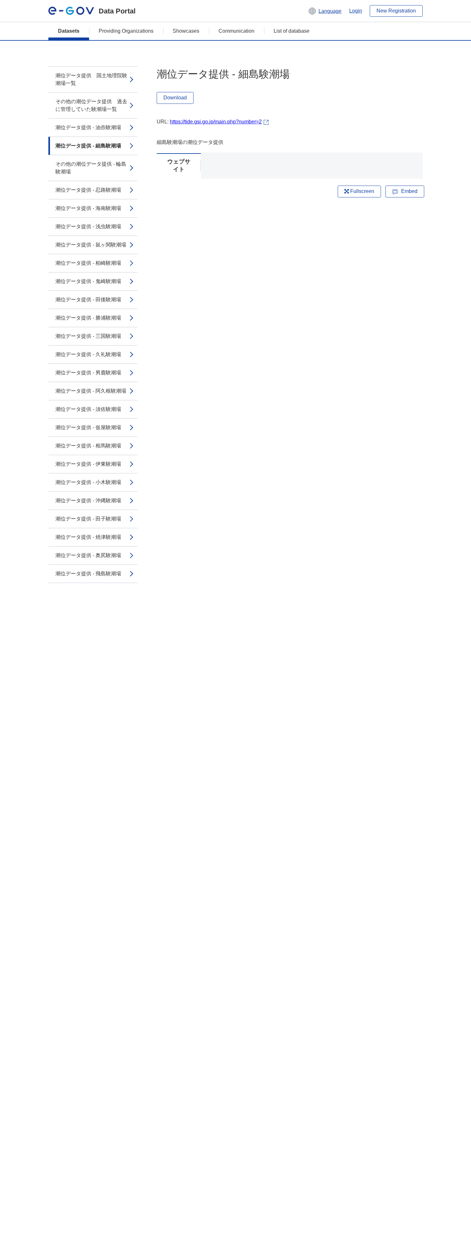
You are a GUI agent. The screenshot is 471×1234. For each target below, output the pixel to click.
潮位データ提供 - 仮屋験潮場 (88, 427)
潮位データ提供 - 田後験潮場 (88, 299)
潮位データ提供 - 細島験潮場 (88, 145)
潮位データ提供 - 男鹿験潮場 (88, 372)
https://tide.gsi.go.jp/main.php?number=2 (216, 121)
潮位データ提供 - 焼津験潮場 (88, 537)
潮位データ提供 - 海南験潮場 (88, 208)
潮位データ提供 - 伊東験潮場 (88, 464)
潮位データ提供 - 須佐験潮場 (88, 409)
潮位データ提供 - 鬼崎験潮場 (88, 281)
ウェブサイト (178, 165)
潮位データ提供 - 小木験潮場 (88, 482)
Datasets (68, 31)
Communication (236, 31)
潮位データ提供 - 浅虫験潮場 (88, 226)
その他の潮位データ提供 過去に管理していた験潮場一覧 (91, 105)
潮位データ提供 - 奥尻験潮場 (88, 555)
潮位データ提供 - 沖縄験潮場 (88, 500)
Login (355, 10)
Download (175, 97)
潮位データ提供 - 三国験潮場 (88, 336)
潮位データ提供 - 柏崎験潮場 (88, 263)
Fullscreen (361, 191)
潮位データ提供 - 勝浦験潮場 (88, 318)
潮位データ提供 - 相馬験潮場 (88, 445)
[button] (325, 11)
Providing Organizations (126, 31)
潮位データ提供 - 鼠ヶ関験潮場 (90, 244)
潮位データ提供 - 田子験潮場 (88, 518)
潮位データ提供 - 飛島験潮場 (88, 573)
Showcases (186, 31)
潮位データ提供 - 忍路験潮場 (88, 190)
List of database (292, 31)
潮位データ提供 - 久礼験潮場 (88, 354)
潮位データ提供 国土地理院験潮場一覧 (91, 79)
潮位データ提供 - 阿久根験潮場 (90, 391)
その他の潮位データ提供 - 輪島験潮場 (90, 167)
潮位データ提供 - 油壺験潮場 (88, 127)
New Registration (396, 10)
